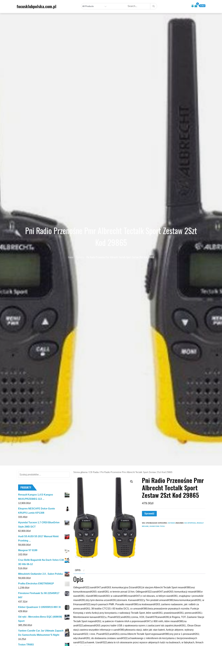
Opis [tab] (78, 570)
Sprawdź (149, 513)
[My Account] (192, 5)
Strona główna (80, 472)
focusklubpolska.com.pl (36, 6)
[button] (131, 481)
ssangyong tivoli (157, 526)
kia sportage (190, 523)
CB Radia (94, 472)
